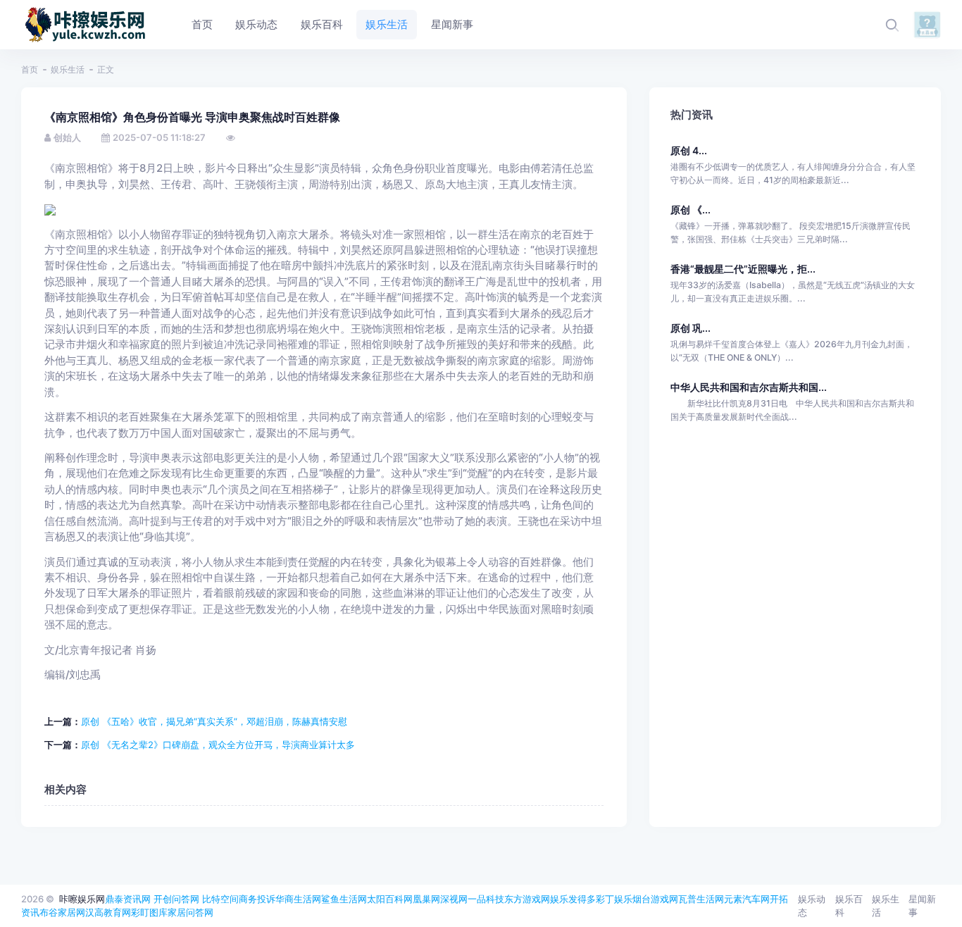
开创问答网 (176, 898)
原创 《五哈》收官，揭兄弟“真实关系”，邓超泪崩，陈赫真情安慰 (214, 721)
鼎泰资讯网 (128, 898)
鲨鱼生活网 (344, 898)
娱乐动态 (811, 906)
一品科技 (486, 898)
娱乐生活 (68, 69)
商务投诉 (257, 898)
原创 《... (690, 210)
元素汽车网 (747, 898)
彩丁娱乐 (614, 898)
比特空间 (220, 898)
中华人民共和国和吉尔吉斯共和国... (748, 387)
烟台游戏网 (655, 898)
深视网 (454, 898)
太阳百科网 (390, 898)
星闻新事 (922, 906)
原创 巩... (690, 328)
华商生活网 (298, 898)
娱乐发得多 (573, 898)
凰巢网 (426, 898)
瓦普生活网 (701, 898)
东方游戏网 (527, 898)
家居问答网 (190, 912)
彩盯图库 (149, 912)
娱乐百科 (849, 906)
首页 (29, 69)
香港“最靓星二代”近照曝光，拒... (743, 269)
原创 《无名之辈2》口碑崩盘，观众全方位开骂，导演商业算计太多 (218, 744)
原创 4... (688, 150)
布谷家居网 (62, 912)
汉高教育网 (108, 912)
